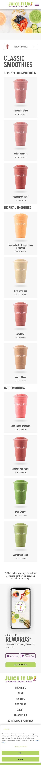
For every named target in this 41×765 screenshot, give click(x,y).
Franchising (21, 716)
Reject (20, 753)
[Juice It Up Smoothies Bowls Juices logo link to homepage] (20, 679)
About (20, 709)
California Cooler (20, 554)
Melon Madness (20, 153)
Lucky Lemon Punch (20, 468)
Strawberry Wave (20, 110)
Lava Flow (20, 333)
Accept (20, 759)
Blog (20, 693)
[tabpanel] (20, 308)
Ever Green (20, 511)
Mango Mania (20, 377)
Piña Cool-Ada (20, 291)
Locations (20, 688)
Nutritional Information (21, 721)
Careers (20, 698)
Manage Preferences (20, 747)
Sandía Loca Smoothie (20, 425)
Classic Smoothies (20, 47)
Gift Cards (20, 704)
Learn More (25, 665)
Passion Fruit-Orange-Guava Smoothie (20, 246)
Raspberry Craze (20, 196)
